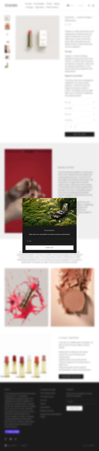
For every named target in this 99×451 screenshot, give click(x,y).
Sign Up (49, 248)
